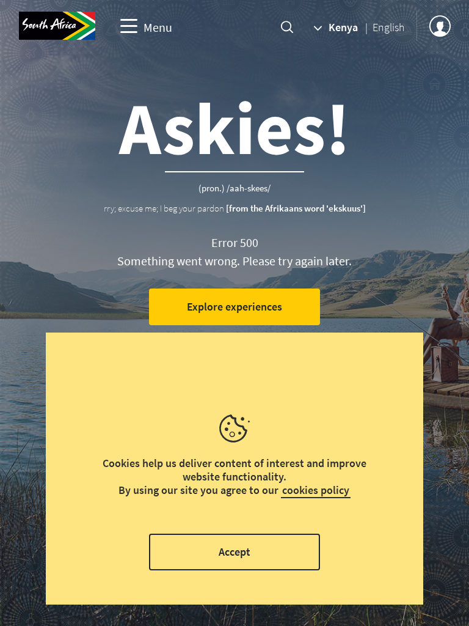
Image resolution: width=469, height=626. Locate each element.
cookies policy (315, 490)
